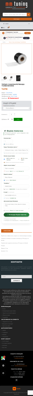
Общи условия (6, 315)
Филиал (4, 334)
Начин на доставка (9, 156)
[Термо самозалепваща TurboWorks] (4, 78)
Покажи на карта (18, 358)
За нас (4, 308)
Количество (8, 138)
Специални (5, 336)
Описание (7, 230)
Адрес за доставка (10, 165)
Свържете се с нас (7, 321)
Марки (4, 330)
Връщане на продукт (7, 323)
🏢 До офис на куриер (11, 159)
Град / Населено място (11, 147)
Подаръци (5, 332)
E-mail (9, 192)
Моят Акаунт (5, 341)
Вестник (4, 347)
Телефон (7, 183)
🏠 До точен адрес (24, 159)
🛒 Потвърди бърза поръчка (16, 214)
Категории (16, 19)
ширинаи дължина (9, 105)
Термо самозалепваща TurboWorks (17, 42)
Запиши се (16, 280)
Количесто (4, 114)
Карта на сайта (6, 326)
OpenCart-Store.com (17, 392)
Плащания (5, 317)
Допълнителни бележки (11, 201)
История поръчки (7, 343)
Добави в (5, 119)
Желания (4, 345)
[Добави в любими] (12, 119)
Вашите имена (8, 174)
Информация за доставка (9, 310)
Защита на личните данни (9, 313)
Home (4, 42)
